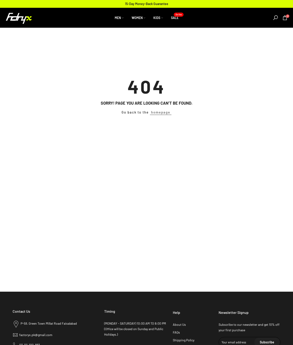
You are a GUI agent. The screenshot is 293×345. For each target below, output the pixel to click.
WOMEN (137, 18)
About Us (179, 324)
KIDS (156, 18)
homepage (160, 112)
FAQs (176, 332)
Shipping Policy (183, 340)
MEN (118, 18)
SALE (176, 17)
